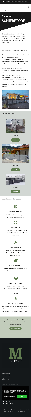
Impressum (16, 409)
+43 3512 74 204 (24, 1)
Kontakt (3, 409)
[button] (13, 107)
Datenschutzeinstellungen (9, 396)
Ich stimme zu (22, 396)
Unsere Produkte (9, 409)
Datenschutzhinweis (24, 409)
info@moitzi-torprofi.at (15, 1)
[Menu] (27, 7)
